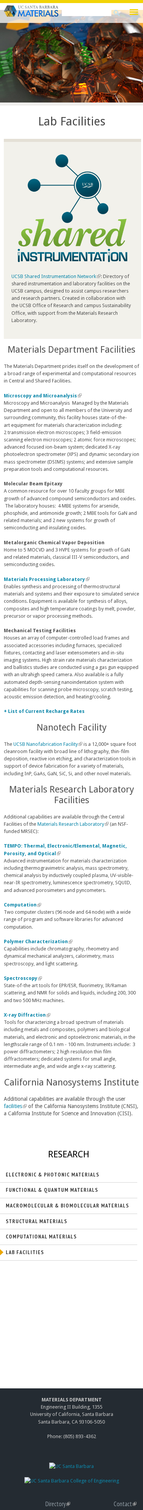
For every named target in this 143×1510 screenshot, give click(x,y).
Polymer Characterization (37, 941)
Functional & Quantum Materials (52, 1189)
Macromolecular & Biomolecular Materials (67, 1205)
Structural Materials (36, 1221)
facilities (14, 1106)
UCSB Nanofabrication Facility (46, 744)
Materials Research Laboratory (72, 824)
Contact (125, 1504)
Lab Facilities (25, 1252)
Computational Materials (41, 1236)
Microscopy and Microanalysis (42, 396)
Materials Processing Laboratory (46, 579)
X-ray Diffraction (26, 1015)
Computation (22, 905)
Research (68, 1154)
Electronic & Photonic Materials (52, 1174)
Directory (57, 1504)
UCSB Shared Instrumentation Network (55, 276)
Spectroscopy (22, 978)
